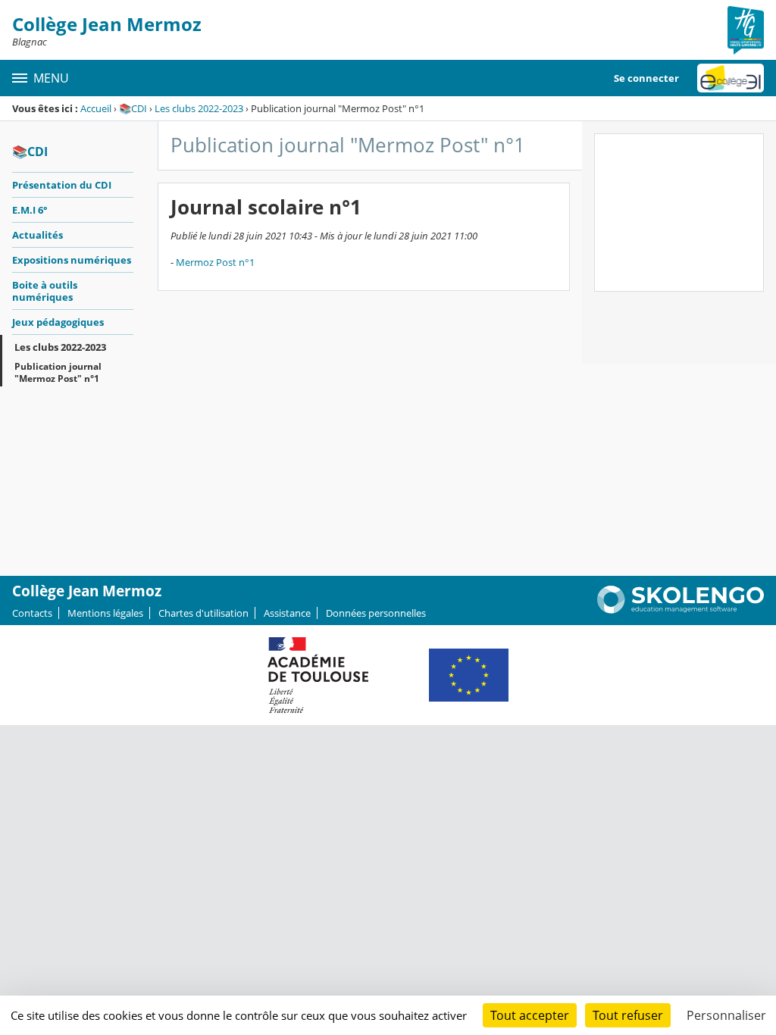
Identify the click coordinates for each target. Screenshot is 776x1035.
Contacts (32, 613)
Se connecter (646, 78)
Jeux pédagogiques (58, 322)
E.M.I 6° (30, 210)
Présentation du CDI (61, 185)
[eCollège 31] (730, 78)
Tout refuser (628, 1015)
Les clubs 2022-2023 (199, 108)
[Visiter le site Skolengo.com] (680, 610)
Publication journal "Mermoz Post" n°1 (58, 372)
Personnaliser (726, 1015)
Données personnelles (376, 613)
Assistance (287, 613)
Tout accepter (529, 1015)
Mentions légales (105, 613)
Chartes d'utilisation (203, 613)
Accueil (95, 108)
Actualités (37, 235)
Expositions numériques (71, 260)
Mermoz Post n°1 (215, 262)
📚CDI (133, 108)
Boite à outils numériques (44, 291)
